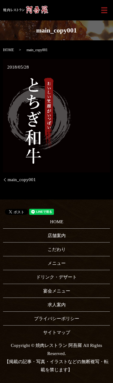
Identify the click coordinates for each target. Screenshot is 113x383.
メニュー (57, 263)
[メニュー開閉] (104, 10)
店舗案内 (57, 235)
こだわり (57, 249)
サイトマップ (56, 332)
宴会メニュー (56, 291)
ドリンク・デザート (56, 277)
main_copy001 (22, 179)
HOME (8, 50)
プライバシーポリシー (56, 318)
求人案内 (57, 304)
